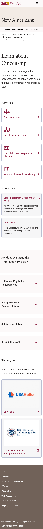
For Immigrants (32, 29)
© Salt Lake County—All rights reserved (18, 522)
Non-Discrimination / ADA (12, 481)
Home (7, 29)
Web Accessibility (8, 496)
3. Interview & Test (12, 324)
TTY (3, 472)
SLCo (3, 34)
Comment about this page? (12, 526)
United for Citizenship (14, 37)
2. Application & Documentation (10, 304)
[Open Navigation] (37, 3)
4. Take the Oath (10, 342)
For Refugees (17, 29)
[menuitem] (8, 29)
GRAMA (4, 486)
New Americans (16, 34)
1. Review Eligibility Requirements (12, 283)
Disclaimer (6, 477)
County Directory (8, 501)
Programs (30, 34)
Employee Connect (9, 506)
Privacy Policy (7, 491)
